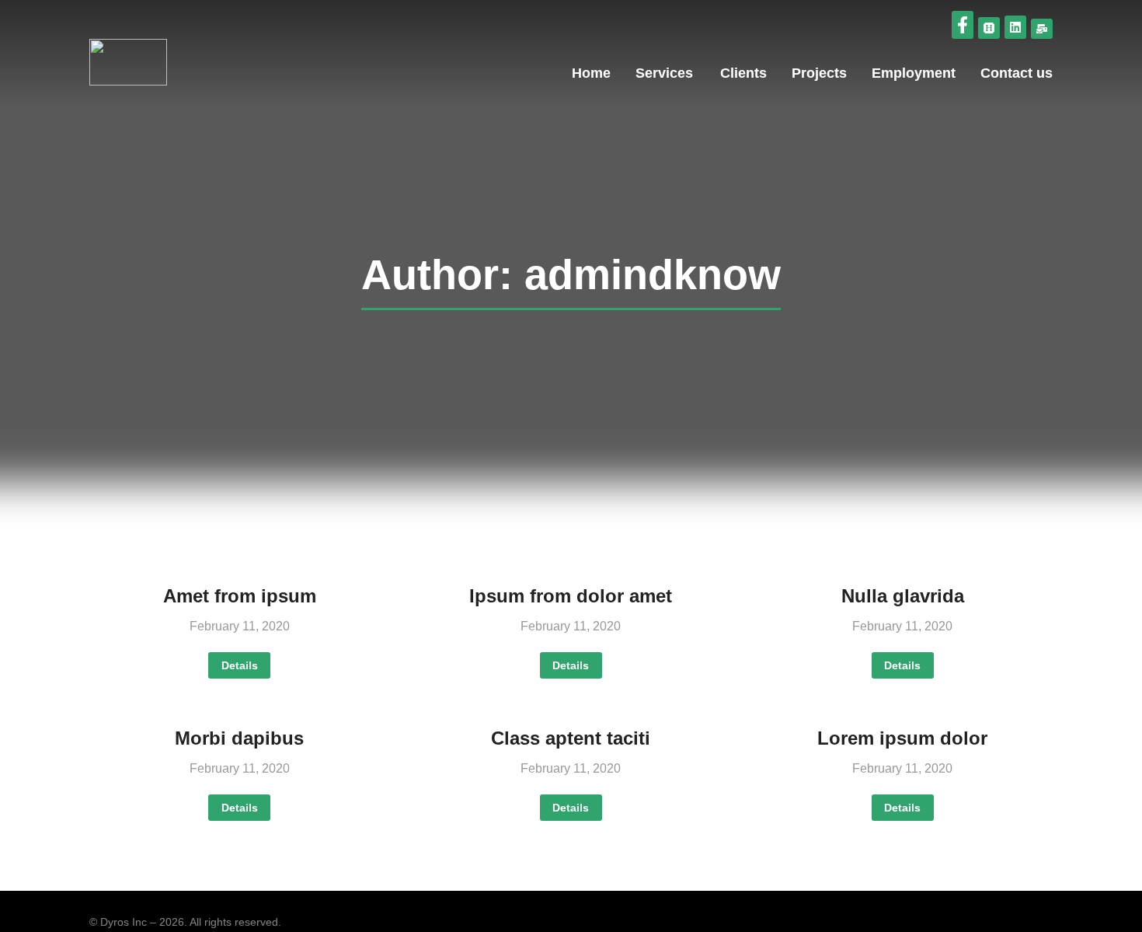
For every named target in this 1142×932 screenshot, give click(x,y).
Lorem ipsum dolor (902, 738)
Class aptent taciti (570, 738)
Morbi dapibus (239, 738)
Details (239, 665)
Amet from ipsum (239, 595)
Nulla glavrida (902, 595)
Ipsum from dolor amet (570, 595)
